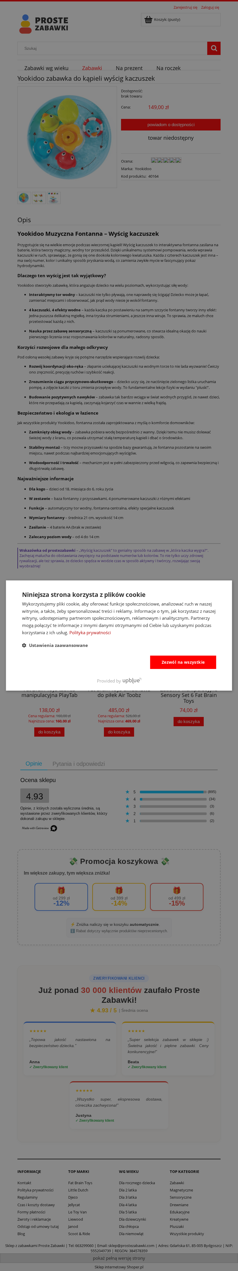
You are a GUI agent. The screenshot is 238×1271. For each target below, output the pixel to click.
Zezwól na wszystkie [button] (183, 662)
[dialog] (119, 635)
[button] (55, 645)
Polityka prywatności (90, 632)
